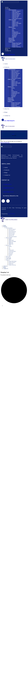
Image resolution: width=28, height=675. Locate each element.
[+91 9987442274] (3, 54)
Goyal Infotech (11, 213)
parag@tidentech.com (8, 188)
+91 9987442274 (10, 54)
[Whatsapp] (8, 201)
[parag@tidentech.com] (2, 187)
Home (13, 134)
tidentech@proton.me (8, 192)
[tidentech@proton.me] (2, 191)
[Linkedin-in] (3, 201)
